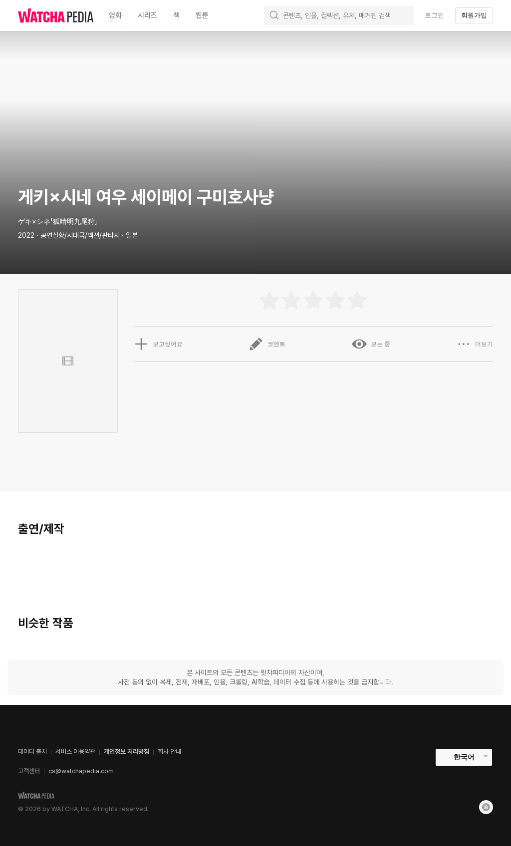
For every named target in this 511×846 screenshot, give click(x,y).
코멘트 (276, 343)
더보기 (484, 343)
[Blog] (486, 807)
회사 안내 (169, 751)
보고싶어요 (168, 343)
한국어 (464, 757)
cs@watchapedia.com (81, 771)
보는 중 (380, 343)
